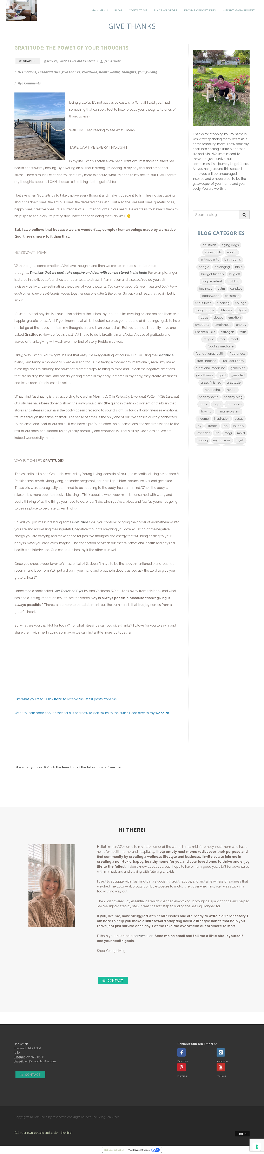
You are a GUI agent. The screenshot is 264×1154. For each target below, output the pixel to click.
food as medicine (220, 346)
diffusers (226, 310)
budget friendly (212, 274)
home (204, 404)
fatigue (209, 339)
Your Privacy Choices (139, 1150)
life (217, 433)
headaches (213, 390)
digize (242, 310)
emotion (234, 317)
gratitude (89, 72)
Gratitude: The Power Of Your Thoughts (71, 47)
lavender (203, 433)
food (234, 339)
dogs (204, 317)
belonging (222, 267)
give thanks (71, 72)
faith (242, 332)
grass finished (211, 382)
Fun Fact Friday (233, 361)
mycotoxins (222, 440)
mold (241, 433)
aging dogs (230, 245)
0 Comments (31, 83)
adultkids (209, 245)
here (65, 767)
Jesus (239, 419)
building (233, 281)
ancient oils (213, 252)
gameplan (237, 368)
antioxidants (209, 259)
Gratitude (33, 334)
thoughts (129, 72)
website (162, 713)
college (240, 303)
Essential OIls (49, 72)
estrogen (227, 332)
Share (27, 61)
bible (239, 267)
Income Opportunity (200, 10)
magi (228, 433)
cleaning (223, 303)
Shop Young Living (111, 951)
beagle (204, 267)
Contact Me (138, 10)
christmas (232, 296)
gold (222, 375)
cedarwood (210, 296)
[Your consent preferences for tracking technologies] (257, 1147)
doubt (218, 317)
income (203, 419)
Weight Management (239, 10)
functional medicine (210, 368)
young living (147, 72)
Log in (242, 1134)
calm (221, 288)
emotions (29, 72)
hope (217, 404)
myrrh (240, 440)
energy (241, 325)
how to (206, 411)
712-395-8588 (35, 1057)
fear (222, 339)
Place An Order (166, 10)
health (231, 390)
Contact (115, 980)
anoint (232, 252)
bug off (234, 274)
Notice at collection (114, 1150)
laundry (238, 426)
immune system (228, 411)
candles (236, 288)
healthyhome (208, 397)
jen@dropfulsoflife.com (40, 1061)
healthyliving (109, 72)
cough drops (204, 310)
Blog (118, 10)
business (205, 288)
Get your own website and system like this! (43, 1132)
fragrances (238, 353)
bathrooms (232, 259)
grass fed (238, 375)
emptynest (222, 325)
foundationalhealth (210, 353)
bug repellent (212, 281)
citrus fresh (203, 303)
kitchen (212, 426)
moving (202, 440)
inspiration (222, 419)
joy (199, 426)
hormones (234, 404)
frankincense (206, 361)
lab (225, 426)
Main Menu (100, 10)
